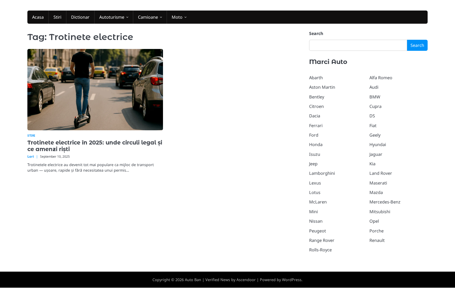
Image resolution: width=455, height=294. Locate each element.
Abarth (316, 78)
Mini (313, 212)
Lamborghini (322, 173)
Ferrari (316, 125)
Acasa (38, 17)
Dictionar (80, 17)
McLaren (318, 202)
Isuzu (314, 154)
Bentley (316, 97)
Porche (376, 231)
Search (316, 33)
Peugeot (317, 231)
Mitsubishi (379, 212)
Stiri (57, 17)
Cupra (375, 106)
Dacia (314, 116)
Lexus (315, 183)
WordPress (291, 279)
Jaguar (375, 154)
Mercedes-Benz (384, 202)
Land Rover (380, 173)
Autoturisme (111, 17)
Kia (372, 164)
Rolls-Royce (320, 250)
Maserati (378, 183)
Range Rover (321, 240)
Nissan (316, 221)
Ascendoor (246, 279)
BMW (374, 97)
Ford (313, 135)
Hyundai (377, 144)
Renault (377, 240)
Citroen (316, 106)
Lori (30, 156)
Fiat (373, 125)
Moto (177, 17)
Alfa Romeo (380, 78)
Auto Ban (193, 279)
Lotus (314, 192)
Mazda (376, 192)
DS (372, 116)
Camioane (148, 17)
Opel (374, 221)
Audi (373, 87)
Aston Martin (322, 87)
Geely (374, 135)
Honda (316, 144)
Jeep (313, 164)
